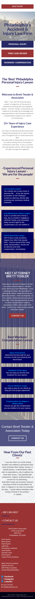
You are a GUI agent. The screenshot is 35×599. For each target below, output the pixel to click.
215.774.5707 (8, 585)
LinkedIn (8, 581)
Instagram (9, 579)
